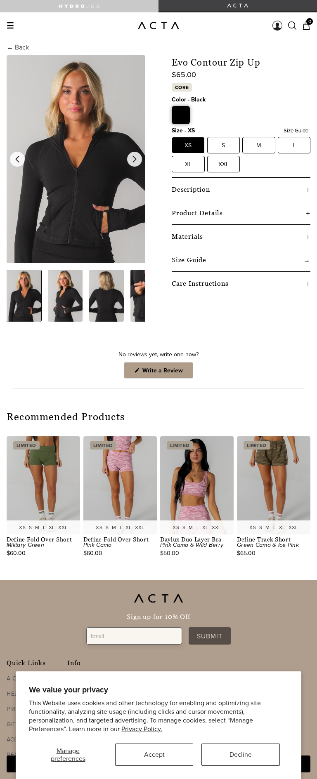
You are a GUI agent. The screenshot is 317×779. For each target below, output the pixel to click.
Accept (154, 754)
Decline (240, 754)
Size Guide (296, 130)
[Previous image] (17, 159)
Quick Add (43, 527)
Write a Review (167, 372)
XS (188, 145)
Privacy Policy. (141, 728)
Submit (209, 635)
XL (188, 164)
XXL (223, 164)
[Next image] (134, 159)
